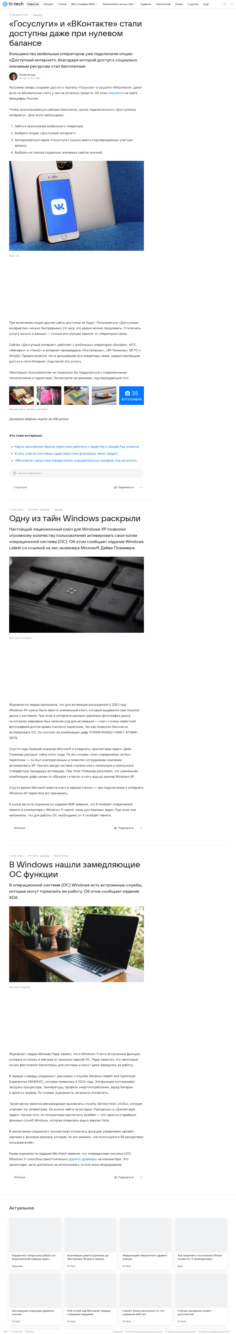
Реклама (29, 1331)
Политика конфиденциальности (214, 1331)
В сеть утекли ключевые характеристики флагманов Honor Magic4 (66, 453)
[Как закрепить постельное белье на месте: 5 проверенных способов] (201, 1244)
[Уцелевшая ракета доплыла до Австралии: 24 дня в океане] (90, 1244)
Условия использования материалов (143, 1331)
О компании (16, 1331)
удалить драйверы (83, 1159)
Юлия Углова (27, 74)
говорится (116, 93)
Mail (5, 1331)
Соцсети (38, 14)
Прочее (58, 509)
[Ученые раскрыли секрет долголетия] (201, 1299)
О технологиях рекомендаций (180, 1331)
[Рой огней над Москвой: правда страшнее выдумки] (90, 1299)
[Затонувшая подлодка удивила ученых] (35, 1299)
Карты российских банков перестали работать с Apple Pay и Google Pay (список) (77, 446)
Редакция (118, 1331)
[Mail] (5, 4)
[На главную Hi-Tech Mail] (15, 4)
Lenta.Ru (44, 509)
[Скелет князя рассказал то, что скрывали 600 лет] (146, 1299)
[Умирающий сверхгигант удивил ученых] (146, 1244)
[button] (76, 206)
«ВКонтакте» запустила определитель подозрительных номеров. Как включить (76, 460)
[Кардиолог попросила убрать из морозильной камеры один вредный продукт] (35, 1244)
